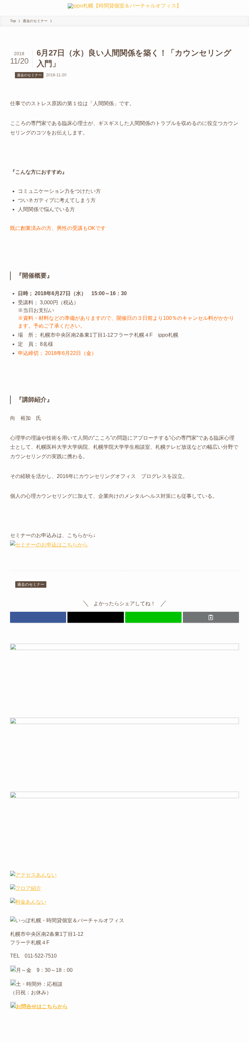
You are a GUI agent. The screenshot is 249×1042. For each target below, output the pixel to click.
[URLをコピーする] (211, 617)
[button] (38, 617)
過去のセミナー (29, 75)
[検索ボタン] (241, 8)
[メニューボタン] (8, 8)
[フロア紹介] (25, 888)
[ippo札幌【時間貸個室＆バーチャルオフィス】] (125, 8)
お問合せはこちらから (42, 1006)
